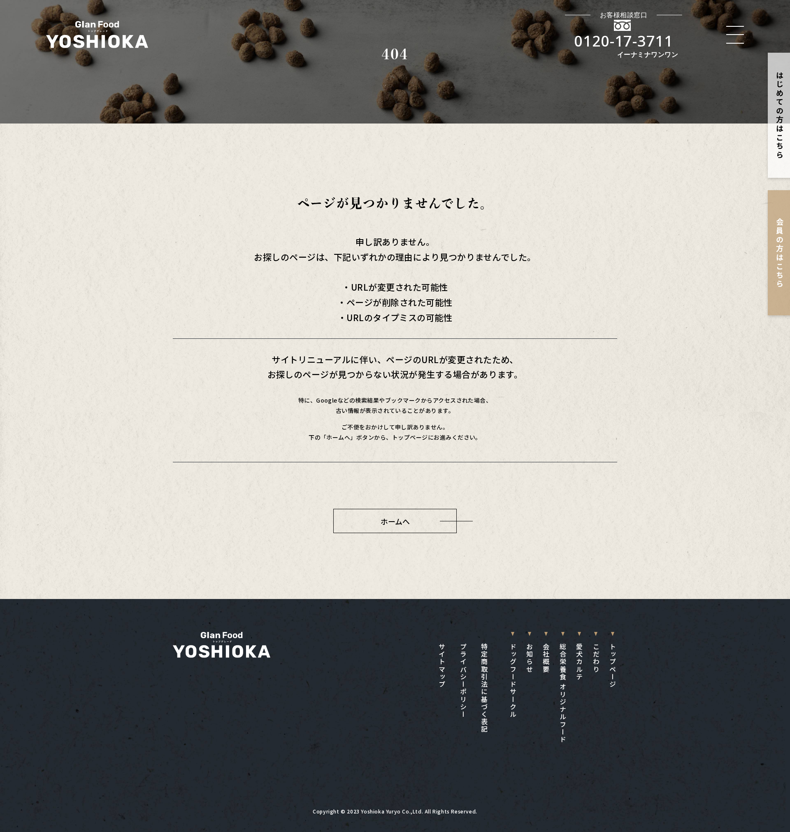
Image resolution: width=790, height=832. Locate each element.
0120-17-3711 (623, 41)
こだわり (595, 658)
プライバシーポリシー (462, 680)
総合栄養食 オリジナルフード (562, 693)
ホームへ (395, 521)
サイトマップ (441, 665)
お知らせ (529, 658)
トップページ (612, 665)
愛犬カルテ (579, 662)
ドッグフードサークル (512, 680)
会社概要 (546, 658)
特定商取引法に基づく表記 (484, 688)
